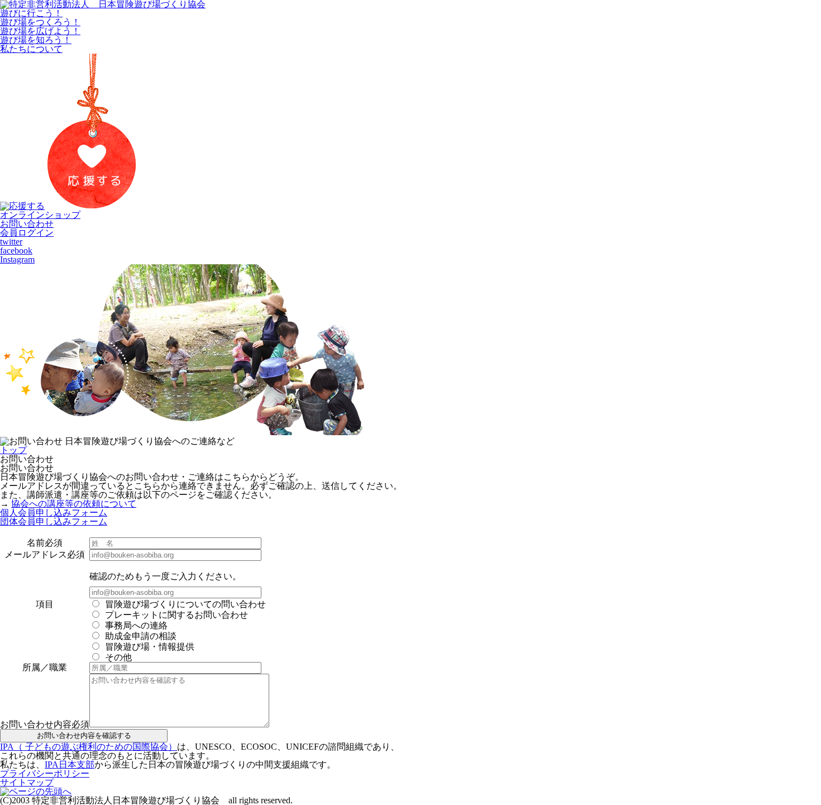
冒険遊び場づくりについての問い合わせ (185, 604)
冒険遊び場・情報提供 (149, 646)
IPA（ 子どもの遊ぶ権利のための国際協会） (88, 746)
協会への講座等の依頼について (73, 503)
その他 (118, 657)
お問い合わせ (27, 223)
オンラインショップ (40, 215)
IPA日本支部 (69, 764)
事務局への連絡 (136, 625)
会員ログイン (27, 232)
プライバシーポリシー (44, 773)
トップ (13, 450)
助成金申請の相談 (140, 636)
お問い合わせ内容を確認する (84, 735)
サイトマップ (27, 782)
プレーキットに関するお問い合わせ (176, 615)
